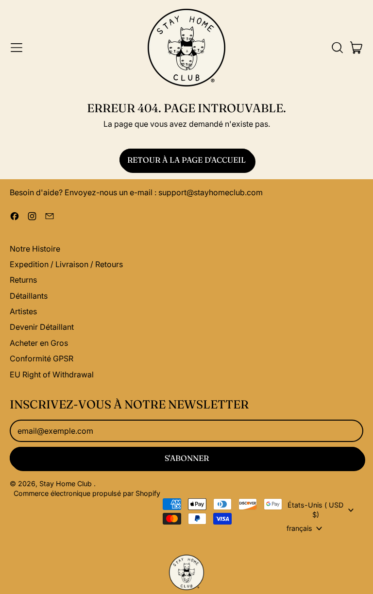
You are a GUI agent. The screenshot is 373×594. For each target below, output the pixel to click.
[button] (337, 47)
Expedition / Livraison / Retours (66, 264)
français (299, 528)
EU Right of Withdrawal (52, 374)
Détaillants (29, 296)
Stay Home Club (66, 483)
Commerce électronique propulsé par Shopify (87, 493)
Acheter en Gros (39, 343)
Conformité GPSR (41, 358)
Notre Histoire (35, 249)
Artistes (23, 311)
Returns (23, 280)
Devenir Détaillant (42, 327)
